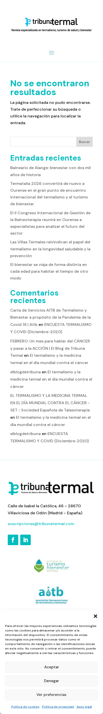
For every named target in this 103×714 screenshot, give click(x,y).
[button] (95, 616)
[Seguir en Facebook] (13, 540)
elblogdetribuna (25, 372)
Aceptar (51, 667)
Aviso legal (84, 707)
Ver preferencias (51, 694)
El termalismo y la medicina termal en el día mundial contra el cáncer (51, 379)
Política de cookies (25, 707)
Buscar (84, 141)
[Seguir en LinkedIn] (25, 540)
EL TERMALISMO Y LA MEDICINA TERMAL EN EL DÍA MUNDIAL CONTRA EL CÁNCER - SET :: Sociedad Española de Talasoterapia (50, 403)
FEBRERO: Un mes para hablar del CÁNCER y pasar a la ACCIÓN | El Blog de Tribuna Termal (50, 348)
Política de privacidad (58, 707)
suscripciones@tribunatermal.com (41, 523)
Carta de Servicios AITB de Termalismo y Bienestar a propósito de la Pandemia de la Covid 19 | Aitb (50, 317)
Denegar (51, 680)
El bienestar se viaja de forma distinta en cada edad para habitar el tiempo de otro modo (49, 271)
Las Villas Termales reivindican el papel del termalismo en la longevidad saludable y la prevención (50, 248)
